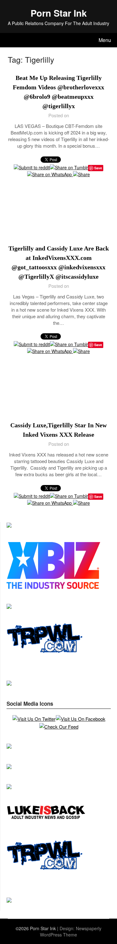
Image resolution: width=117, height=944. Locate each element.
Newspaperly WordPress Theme (70, 931)
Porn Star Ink (59, 12)
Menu (105, 40)
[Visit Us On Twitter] (34, 718)
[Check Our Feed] (58, 726)
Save (98, 344)
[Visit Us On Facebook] (80, 718)
